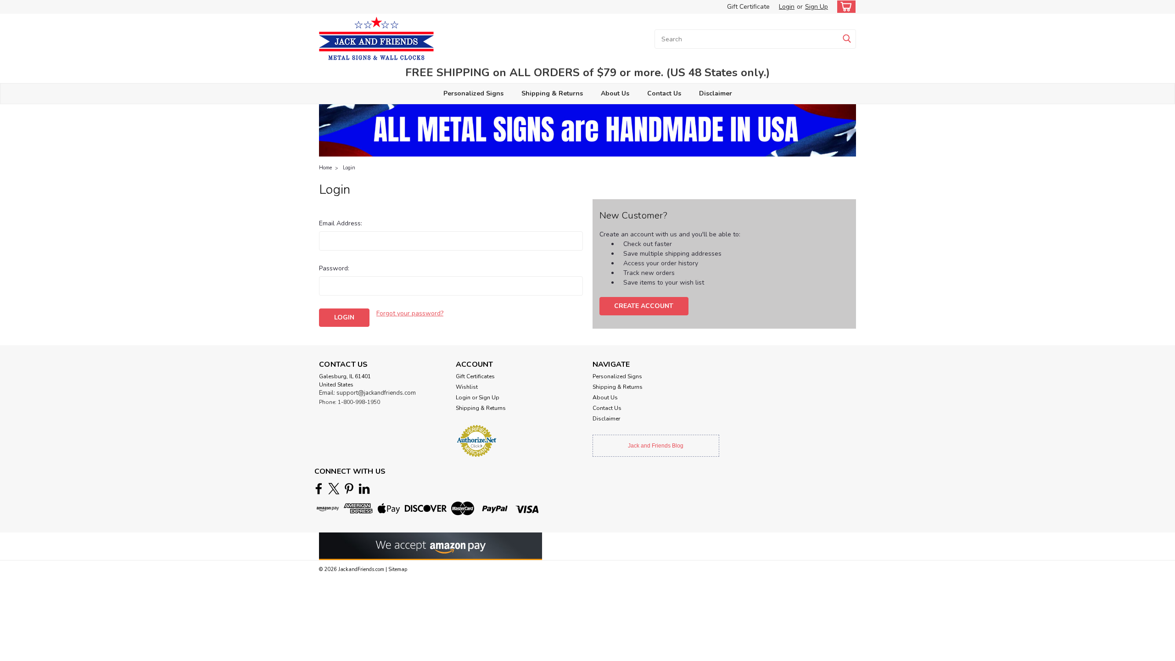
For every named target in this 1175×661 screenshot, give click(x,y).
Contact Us (664, 93)
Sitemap (397, 569)
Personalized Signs (473, 93)
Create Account (643, 306)
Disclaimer (715, 93)
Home (325, 167)
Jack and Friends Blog (655, 446)
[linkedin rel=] (364, 488)
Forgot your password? (409, 313)
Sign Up (816, 6)
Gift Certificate (748, 6)
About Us (615, 93)
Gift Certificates (475, 376)
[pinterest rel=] (349, 488)
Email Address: (340, 223)
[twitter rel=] (334, 488)
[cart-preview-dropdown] (844, 6)
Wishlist (467, 387)
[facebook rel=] (319, 488)
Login (787, 6)
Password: (334, 268)
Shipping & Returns (552, 93)
